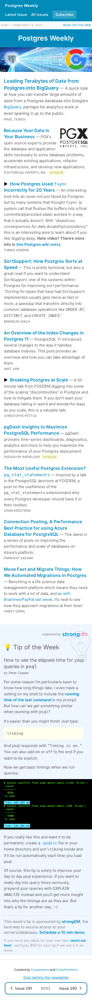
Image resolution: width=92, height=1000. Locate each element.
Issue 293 (68, 988)
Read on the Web (77, 25)
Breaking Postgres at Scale (39, 379)
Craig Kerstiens (67, 969)
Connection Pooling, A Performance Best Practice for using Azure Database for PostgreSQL (43, 528)
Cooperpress (40, 969)
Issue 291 (23, 988)
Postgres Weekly (21, 5)
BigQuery (12, 107)
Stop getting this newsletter (46, 977)
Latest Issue (16, 14)
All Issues (39, 14)
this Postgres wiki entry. (38, 244)
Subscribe (64, 14)
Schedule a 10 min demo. (62, 932)
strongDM (71, 921)
